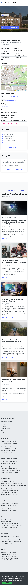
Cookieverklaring (5, 428)
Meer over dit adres (9, 123)
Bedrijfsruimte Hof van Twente (9, 558)
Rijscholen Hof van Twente (8, 441)
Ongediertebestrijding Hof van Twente (11, 560)
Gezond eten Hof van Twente (9, 452)
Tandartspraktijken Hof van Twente (11, 467)
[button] (14, 78)
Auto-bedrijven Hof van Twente (10, 536)
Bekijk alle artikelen (5, 196)
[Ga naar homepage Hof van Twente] (9, 2)
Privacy (3, 432)
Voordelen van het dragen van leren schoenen (13, 380)
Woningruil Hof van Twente (8, 552)
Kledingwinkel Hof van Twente (9, 523)
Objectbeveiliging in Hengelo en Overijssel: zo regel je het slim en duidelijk (14, 222)
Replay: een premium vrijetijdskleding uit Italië (11, 340)
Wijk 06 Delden (8, 138)
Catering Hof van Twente (8, 463)
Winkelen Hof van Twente (8, 481)
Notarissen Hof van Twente (8, 505)
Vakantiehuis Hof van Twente (9, 492)
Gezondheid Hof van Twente (9, 448)
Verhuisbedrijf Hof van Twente (9, 472)
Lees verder (6, 238)
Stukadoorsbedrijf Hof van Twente (10, 470)
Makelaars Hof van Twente (8, 511)
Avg (2, 430)
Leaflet (17, 90)
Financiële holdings (10, 100)
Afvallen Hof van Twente (8, 450)
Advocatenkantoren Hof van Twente (11, 542)
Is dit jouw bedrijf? (10, 27)
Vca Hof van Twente (6, 521)
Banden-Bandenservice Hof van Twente (12, 540)
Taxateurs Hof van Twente (8, 507)
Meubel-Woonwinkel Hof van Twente (11, 483)
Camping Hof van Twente (8, 489)
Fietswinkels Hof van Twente (9, 443)
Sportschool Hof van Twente (9, 527)
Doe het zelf (5, 15)
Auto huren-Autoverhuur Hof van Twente (12, 538)
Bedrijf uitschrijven (14, 169)
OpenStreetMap (24, 90)
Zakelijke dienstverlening (11, 218)
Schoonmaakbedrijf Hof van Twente (11, 509)
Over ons (3, 427)
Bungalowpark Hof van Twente (9, 494)
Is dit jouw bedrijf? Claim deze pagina (14, 146)
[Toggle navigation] (25, 3)
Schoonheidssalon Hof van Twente (10, 465)
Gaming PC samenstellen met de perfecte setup (13, 300)
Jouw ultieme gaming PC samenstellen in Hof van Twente (14, 261)
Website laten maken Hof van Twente (11, 525)
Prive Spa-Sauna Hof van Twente (10, 554)
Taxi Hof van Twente (6, 445)
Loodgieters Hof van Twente (9, 469)
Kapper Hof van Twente (7, 447)
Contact (3, 423)
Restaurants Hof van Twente (9, 461)
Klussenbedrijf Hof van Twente (9, 503)
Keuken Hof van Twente (7, 520)
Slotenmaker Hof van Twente (9, 543)
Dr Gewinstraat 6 (7, 22)
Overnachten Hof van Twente (9, 490)
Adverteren (4, 425)
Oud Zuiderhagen (9, 136)
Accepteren (7, 582)
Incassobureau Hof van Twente (9, 556)
